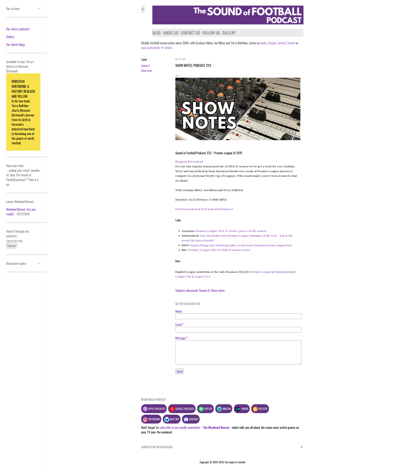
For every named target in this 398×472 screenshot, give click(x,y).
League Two (202, 276)
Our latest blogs (15, 44)
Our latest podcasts (17, 29)
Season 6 (145, 66)
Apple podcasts (156, 409)
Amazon (226, 409)
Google (271, 43)
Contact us (190, 33)
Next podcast (210, 209)
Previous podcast (187, 209)
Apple (263, 43)
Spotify (282, 43)
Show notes (146, 71)
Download (196, 161)
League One (183, 276)
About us (170, 33)
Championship (284, 272)
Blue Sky (174, 419)
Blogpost (181, 161)
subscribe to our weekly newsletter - (194, 427)
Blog (156, 33)
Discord (193, 419)
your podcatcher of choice (156, 47)
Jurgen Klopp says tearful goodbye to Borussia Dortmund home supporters (241, 245)
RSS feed (262, 409)
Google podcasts (184, 409)
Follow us (211, 33)
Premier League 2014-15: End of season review (219, 250)
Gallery (229, 33)
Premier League (261, 272)
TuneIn (291, 43)
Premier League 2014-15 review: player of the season (231, 231)
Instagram (154, 419)
